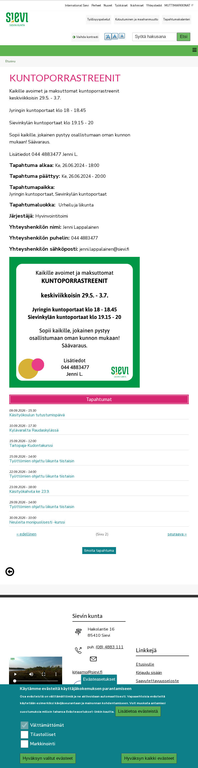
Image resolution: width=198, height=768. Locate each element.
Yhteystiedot (154, 5)
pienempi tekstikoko (122, 36)
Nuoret (108, 5)
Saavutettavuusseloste (157, 680)
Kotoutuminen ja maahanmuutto (136, 19)
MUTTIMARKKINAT (177, 5)
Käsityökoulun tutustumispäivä (37, 415)
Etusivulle (145, 664)
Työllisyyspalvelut (98, 19)
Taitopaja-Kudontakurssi (31, 445)
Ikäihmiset (137, 5)
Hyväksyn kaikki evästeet (149, 758)
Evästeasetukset (99, 679)
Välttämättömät (47, 725)
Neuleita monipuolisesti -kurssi (37, 522)
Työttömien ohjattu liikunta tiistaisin (41, 461)
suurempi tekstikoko (108, 36)
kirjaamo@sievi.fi (87, 672)
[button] (11, 571)
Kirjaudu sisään (149, 672)
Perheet (96, 5)
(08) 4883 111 (109, 647)
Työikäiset (121, 5)
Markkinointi (42, 744)
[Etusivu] (19, 19)
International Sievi (77, 5)
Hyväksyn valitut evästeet (48, 758)
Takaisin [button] (11, 572)
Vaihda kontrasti (87, 37)
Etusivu (10, 61)
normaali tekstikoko (115, 36)
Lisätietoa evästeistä (138, 711)
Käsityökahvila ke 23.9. (29, 491)
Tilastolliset (43, 735)
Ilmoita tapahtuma (99, 550)
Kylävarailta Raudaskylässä (34, 430)
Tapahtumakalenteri (176, 19)
